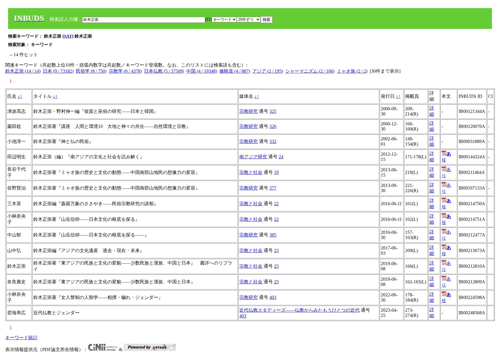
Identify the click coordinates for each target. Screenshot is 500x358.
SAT (68, 36)
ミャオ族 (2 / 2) (352, 71)
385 (272, 234)
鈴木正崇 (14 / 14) (23, 71)
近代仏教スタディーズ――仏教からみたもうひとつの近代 (299, 310)
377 (272, 188)
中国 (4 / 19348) (201, 71)
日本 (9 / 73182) (58, 71)
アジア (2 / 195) (267, 71)
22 (276, 203)
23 (276, 250)
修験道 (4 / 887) (234, 71)
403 (272, 297)
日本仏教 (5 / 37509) (164, 71)
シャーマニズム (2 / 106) (309, 71)
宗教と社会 (250, 172)
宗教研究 (248, 111)
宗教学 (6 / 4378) (125, 71)
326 (272, 126)
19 (276, 172)
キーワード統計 (21, 337)
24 (281, 156)
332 (272, 141)
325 (272, 111)
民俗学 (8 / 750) (91, 71)
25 (276, 266)
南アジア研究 (253, 156)
